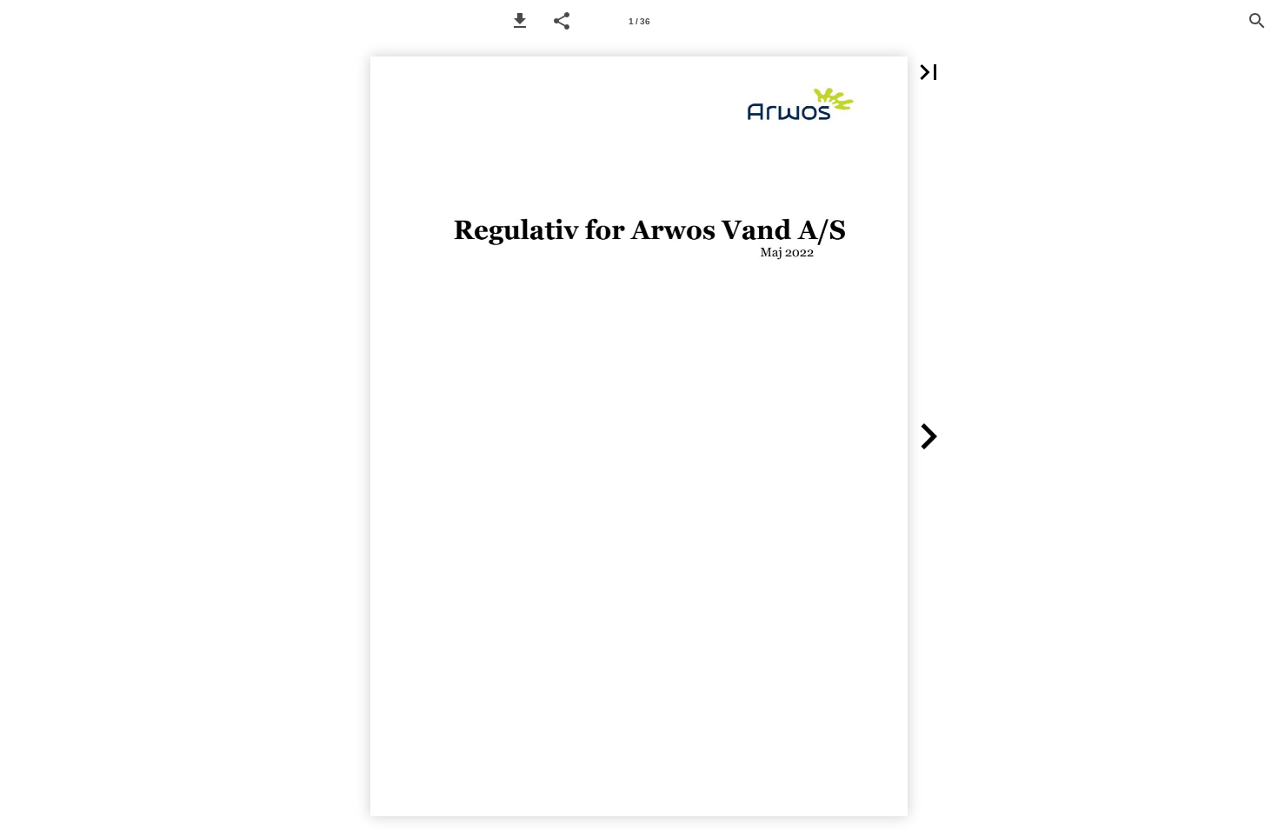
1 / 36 (639, 21)
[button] (520, 21)
